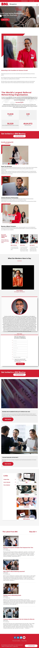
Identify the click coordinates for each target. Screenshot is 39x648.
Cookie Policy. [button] (15, 646)
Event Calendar (7, 482)
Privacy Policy (22, 360)
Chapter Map (6, 479)
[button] (1, 16)
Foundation (26, 507)
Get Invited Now (19, 136)
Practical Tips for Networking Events (12, 595)
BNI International (24, 1)
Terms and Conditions (18, 361)
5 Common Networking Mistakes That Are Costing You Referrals (18, 619)
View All (32, 531)
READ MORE (8, 419)
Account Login (31, 1)
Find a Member (7, 485)
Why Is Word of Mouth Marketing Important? (14, 571)
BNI (26, 482)
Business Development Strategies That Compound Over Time (18, 547)
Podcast (27, 494)
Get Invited (5, 19)
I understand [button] (31, 645)
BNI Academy (26, 519)
